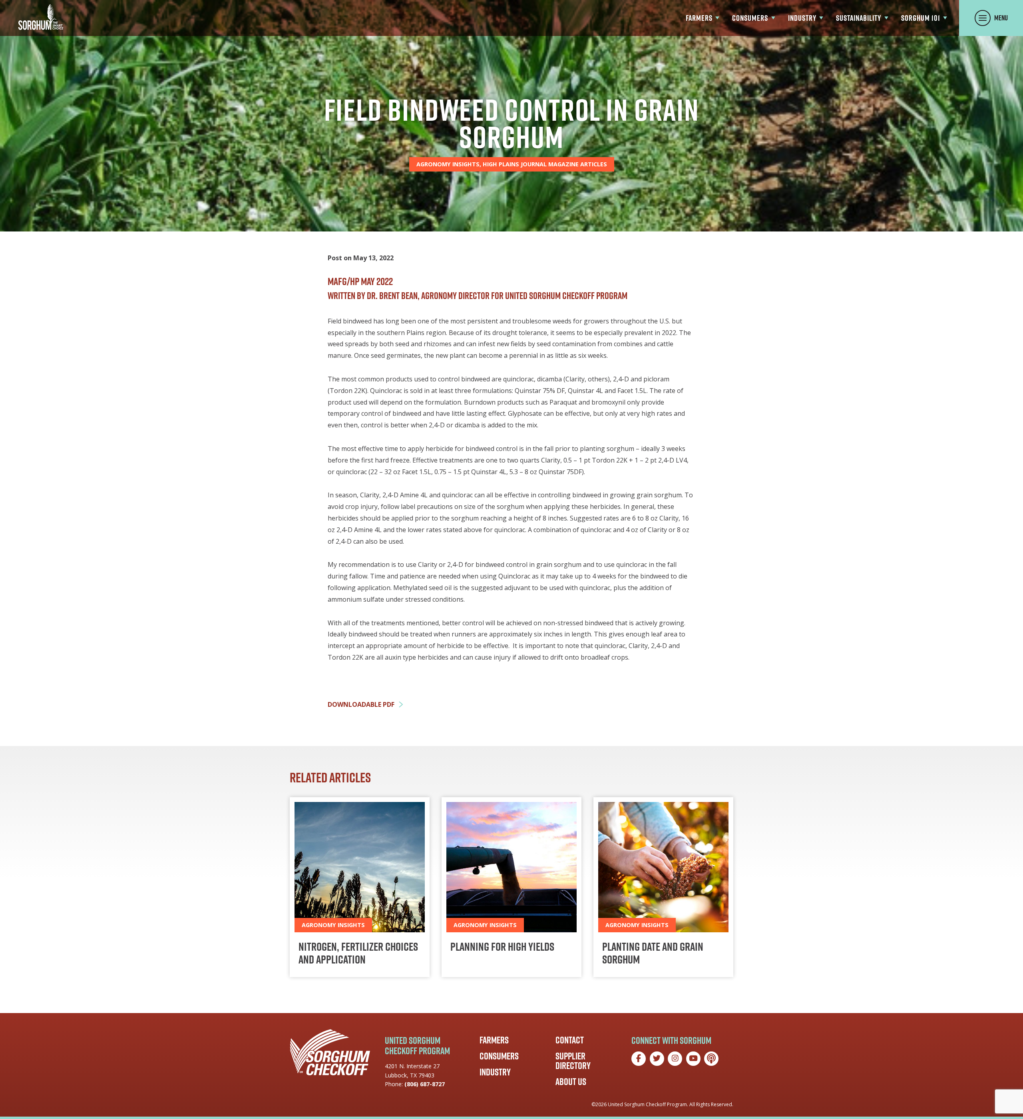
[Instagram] (675, 1058)
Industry (495, 1072)
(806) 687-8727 (424, 1084)
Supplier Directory (573, 1060)
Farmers (494, 1040)
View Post (360, 887)
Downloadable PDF (361, 704)
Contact (569, 1040)
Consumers (499, 1056)
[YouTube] (693, 1058)
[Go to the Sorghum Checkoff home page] (41, 17)
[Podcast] (711, 1058)
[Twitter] (657, 1058)
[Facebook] (638, 1058)
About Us (570, 1081)
